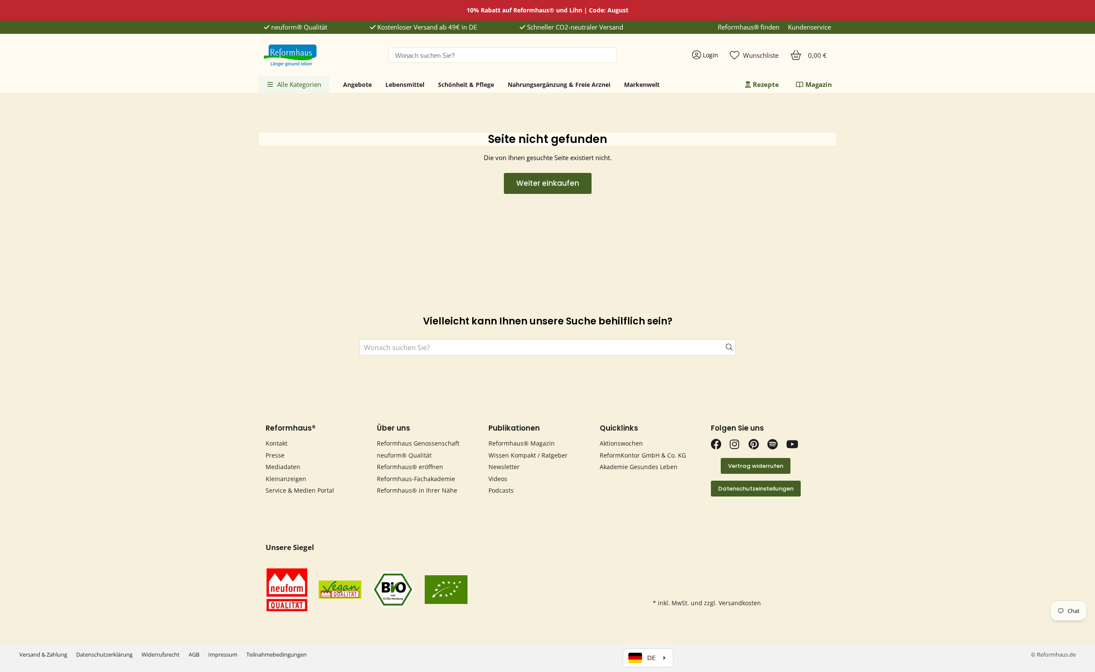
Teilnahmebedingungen (276, 654)
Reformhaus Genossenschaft (418, 443)
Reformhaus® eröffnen (410, 467)
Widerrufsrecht (161, 654)
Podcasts (501, 490)
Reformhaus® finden (748, 27)
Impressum (222, 654)
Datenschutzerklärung (104, 654)
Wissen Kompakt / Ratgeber (528, 455)
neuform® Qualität (298, 27)
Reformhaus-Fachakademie (416, 479)
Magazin (818, 84)
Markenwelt (642, 84)
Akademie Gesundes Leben (639, 467)
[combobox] (502, 55)
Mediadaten (283, 467)
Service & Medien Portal (300, 490)
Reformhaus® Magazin (521, 443)
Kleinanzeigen (286, 479)
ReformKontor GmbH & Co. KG (643, 455)
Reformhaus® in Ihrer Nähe (417, 490)
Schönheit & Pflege (466, 84)
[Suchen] (723, 347)
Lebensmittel (404, 84)
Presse (275, 455)
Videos (497, 479)
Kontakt (276, 443)
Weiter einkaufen (547, 183)
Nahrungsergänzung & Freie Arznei (559, 84)
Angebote (357, 84)
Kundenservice (809, 27)
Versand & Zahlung (43, 654)
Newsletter (504, 467)
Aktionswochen (621, 443)
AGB (194, 654)
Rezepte (766, 84)
